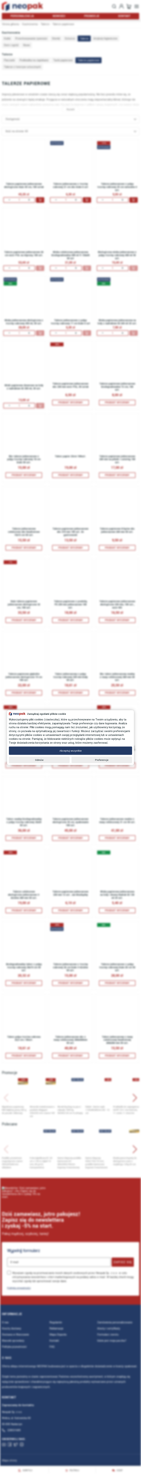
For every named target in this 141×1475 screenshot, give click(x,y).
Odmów (39, 760)
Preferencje (102, 760)
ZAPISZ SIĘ (122, 1262)
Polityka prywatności (19, 1288)
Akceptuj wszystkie (70, 750)
